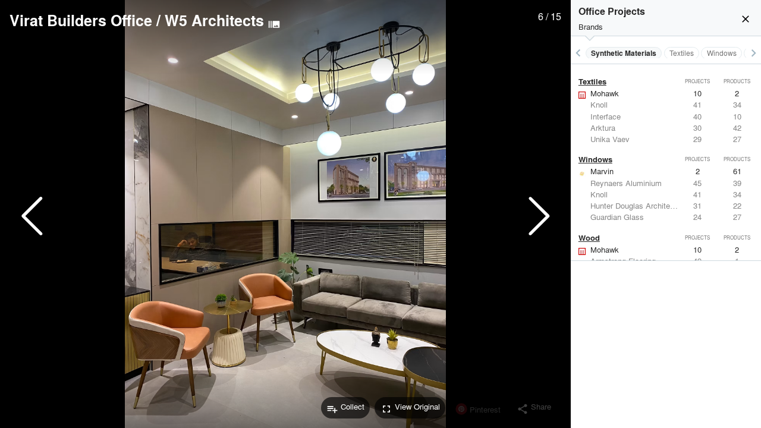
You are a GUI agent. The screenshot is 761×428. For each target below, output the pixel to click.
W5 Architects (214, 20)
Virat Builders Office (81, 20)
